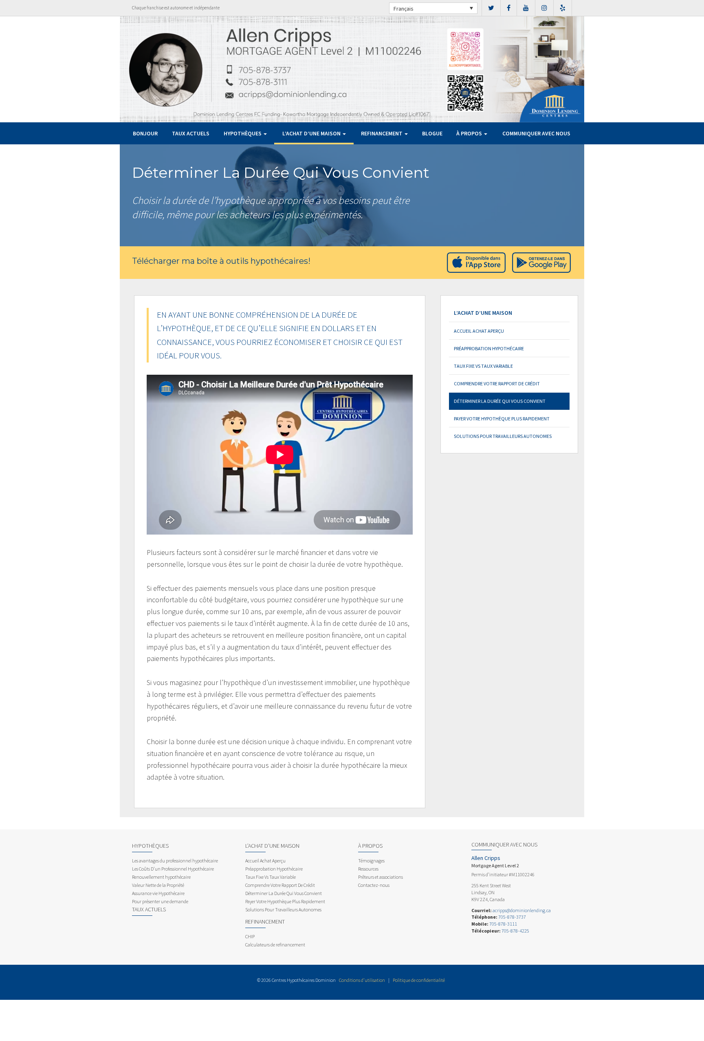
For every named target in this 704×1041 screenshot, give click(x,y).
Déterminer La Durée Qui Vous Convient (500, 401)
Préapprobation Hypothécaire (489, 348)
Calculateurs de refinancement (275, 945)
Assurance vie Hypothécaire (158, 893)
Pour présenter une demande (160, 901)
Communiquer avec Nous (536, 133)
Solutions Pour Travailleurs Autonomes (503, 436)
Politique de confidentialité (419, 980)
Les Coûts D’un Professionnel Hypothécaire (173, 869)
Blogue (432, 133)
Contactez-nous (373, 885)
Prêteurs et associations (380, 877)
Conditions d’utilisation (362, 980)
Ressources (368, 869)
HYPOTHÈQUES (243, 133)
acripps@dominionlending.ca (522, 910)
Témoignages (371, 861)
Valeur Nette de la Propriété (158, 885)
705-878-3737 (512, 917)
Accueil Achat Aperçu (479, 331)
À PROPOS (469, 133)
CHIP (250, 936)
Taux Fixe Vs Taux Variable (483, 366)
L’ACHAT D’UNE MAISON (312, 133)
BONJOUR (145, 133)
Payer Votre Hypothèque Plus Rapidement (502, 419)
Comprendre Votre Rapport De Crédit (497, 383)
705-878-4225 (515, 931)
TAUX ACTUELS (190, 133)
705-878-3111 (503, 924)
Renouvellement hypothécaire (161, 877)
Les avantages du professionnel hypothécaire (175, 861)
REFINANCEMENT (382, 133)
